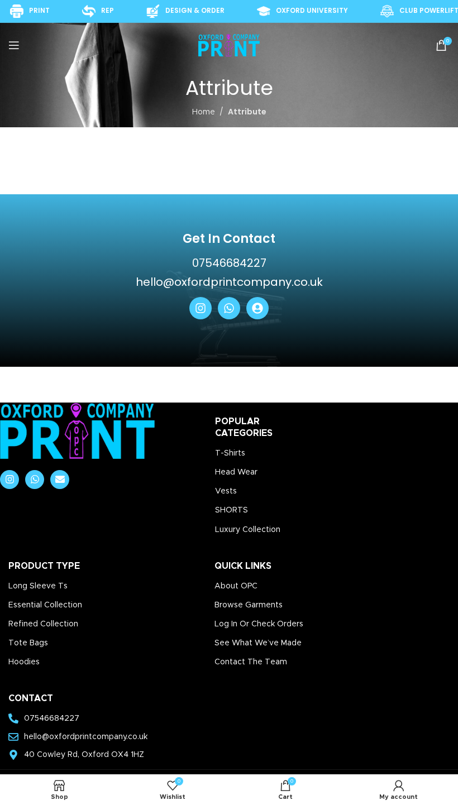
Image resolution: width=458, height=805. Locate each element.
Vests (226, 491)
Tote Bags (28, 643)
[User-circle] (257, 308)
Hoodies (24, 662)
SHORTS (231, 510)
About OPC (235, 586)
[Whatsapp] (229, 308)
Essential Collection (45, 605)
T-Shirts (230, 453)
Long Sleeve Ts (38, 586)
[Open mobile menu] (14, 45)
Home (203, 112)
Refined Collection (43, 624)
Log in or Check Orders (258, 624)
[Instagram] (200, 308)
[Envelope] (59, 479)
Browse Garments (248, 605)
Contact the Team (250, 662)
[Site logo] (229, 45)
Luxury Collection (247, 530)
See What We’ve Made (258, 643)
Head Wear (236, 472)
